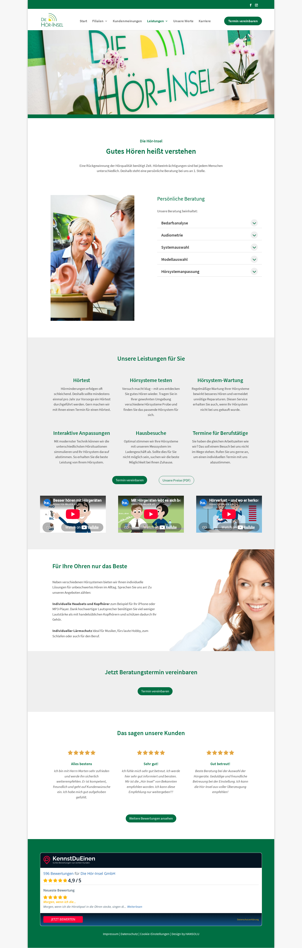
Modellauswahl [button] (174, 259)
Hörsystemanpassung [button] (180, 271)
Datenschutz (129, 934)
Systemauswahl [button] (175, 247)
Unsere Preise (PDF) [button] (176, 480)
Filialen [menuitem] (98, 21)
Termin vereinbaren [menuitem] (243, 21)
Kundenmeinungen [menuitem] (127, 21)
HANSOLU (192, 934)
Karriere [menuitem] (205, 21)
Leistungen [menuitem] (155, 21)
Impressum (111, 934)
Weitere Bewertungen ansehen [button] (151, 818)
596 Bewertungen (58, 873)
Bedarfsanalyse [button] (174, 222)
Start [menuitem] (83, 21)
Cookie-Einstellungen (154, 934)
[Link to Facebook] (250, 5)
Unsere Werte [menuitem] (183, 21)
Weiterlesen (134, 907)
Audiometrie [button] (172, 235)
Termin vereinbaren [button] (130, 480)
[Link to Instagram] (256, 5)
